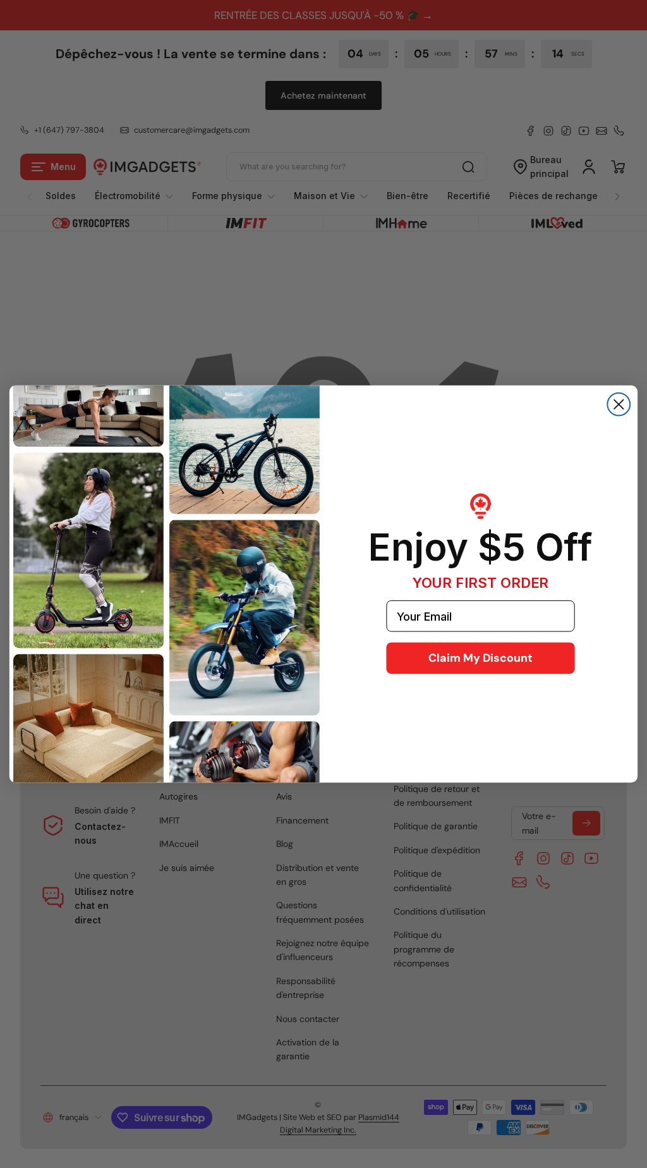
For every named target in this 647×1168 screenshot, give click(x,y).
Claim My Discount (480, 658)
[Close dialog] (618, 404)
